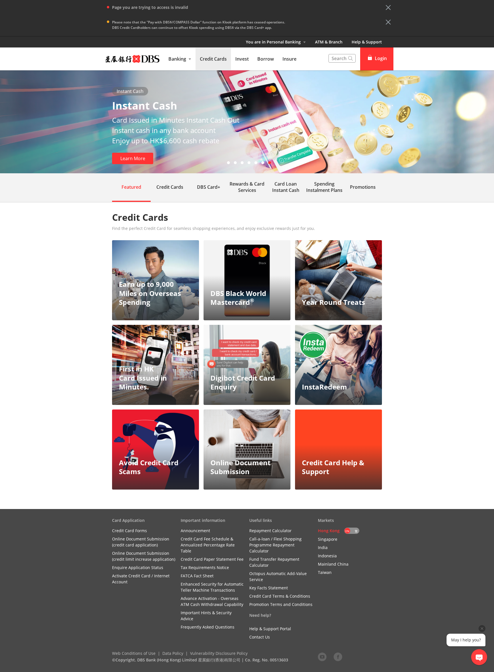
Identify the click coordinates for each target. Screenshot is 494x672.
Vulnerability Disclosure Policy (219, 653)
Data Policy (172, 653)
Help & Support (367, 42)
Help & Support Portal (270, 628)
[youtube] (322, 656)
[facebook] (338, 656)
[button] (388, 7)
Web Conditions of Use (134, 653)
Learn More (132, 158)
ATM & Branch (328, 42)
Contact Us (259, 637)
